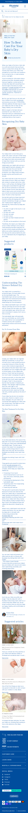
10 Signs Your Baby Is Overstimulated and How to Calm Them (13, 717)
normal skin (20, 100)
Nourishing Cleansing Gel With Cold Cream (12, 518)
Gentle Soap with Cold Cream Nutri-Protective (12, 523)
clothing (4, 87)
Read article (5, 658)
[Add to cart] (21, 267)
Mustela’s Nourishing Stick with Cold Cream (12, 558)
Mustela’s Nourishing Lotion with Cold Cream (13, 453)
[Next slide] (21, 262)
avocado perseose (12, 465)
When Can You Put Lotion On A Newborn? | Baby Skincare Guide (13, 683)
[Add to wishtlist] (22, 250)
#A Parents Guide (7, 713)
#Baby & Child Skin (8, 645)
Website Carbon (16, 790)
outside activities (14, 87)
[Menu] (2, 6)
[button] (14, 6)
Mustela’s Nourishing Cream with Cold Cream (13, 458)
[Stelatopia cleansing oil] (14, 260)
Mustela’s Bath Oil (7, 515)
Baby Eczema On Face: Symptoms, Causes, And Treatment (13, 648)
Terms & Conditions (22, 810)
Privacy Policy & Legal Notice (8, 810)
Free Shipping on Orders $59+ (14, 1)
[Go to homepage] (2, 15)
